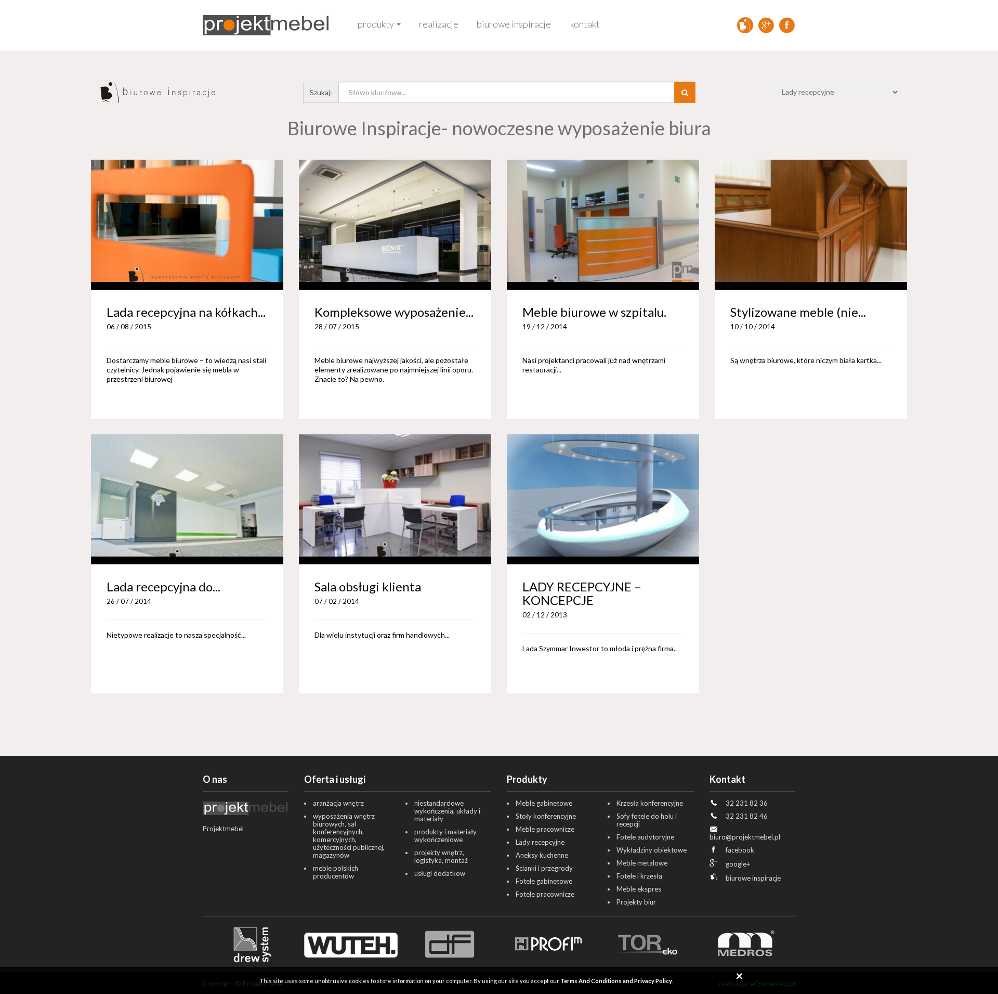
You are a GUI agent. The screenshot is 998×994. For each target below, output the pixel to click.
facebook (740, 850)
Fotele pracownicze (545, 894)
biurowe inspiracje (753, 878)
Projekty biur (636, 902)
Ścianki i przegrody (544, 868)
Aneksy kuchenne (542, 855)
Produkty (376, 24)
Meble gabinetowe (544, 803)
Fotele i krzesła (639, 876)
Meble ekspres (638, 889)
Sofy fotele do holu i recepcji (646, 820)
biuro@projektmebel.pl (745, 837)
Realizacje (438, 24)
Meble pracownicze (545, 829)
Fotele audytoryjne (645, 837)
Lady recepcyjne (540, 842)
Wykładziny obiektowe (651, 850)
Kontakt (585, 24)
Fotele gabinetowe (544, 881)
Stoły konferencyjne (546, 816)
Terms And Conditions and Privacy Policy (616, 980)
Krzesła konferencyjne (649, 803)
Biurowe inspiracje (514, 24)
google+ (738, 864)
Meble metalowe (641, 863)
